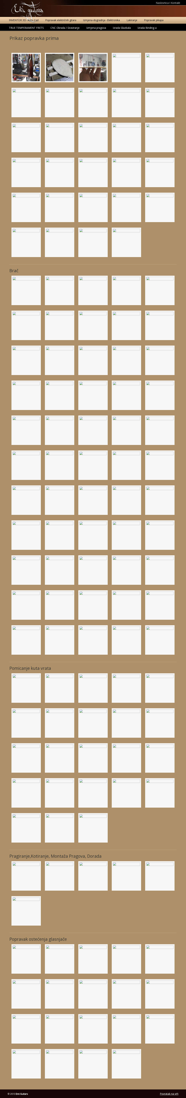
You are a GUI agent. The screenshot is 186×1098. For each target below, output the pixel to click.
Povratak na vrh (169, 1093)
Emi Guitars (27, 12)
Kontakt (175, 3)
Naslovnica (162, 3)
